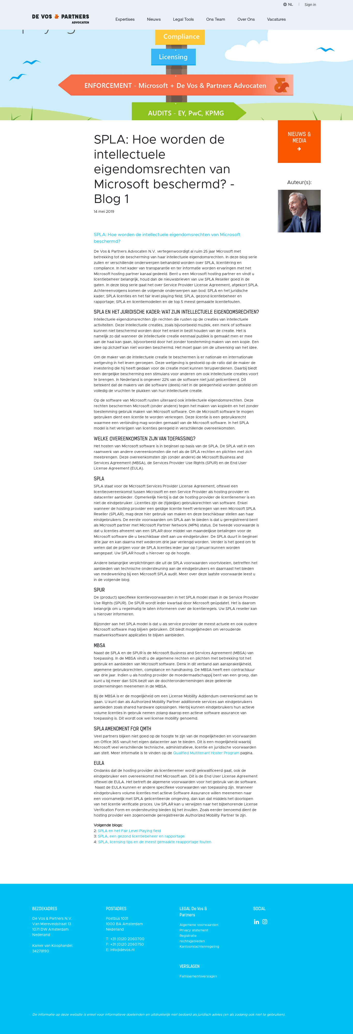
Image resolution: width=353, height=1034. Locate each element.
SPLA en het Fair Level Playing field (129, 831)
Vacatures (276, 19)
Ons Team (215, 19)
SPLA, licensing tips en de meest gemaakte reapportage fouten (154, 842)
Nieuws (154, 19)
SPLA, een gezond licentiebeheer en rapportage (141, 836)
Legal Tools (183, 19)
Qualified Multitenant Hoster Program (206, 753)
